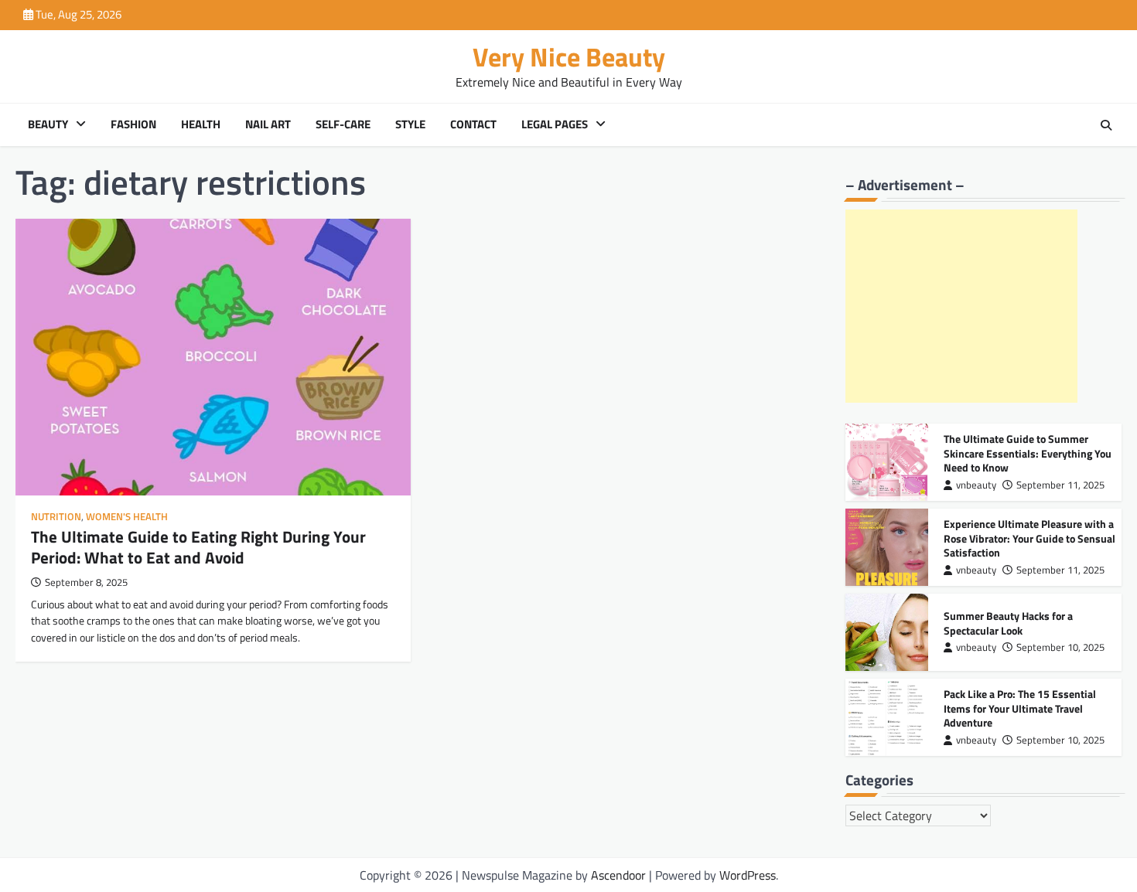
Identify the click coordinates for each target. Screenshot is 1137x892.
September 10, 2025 (1060, 647)
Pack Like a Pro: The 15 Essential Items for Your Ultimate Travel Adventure (1020, 708)
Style (410, 124)
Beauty (48, 124)
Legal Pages (554, 124)
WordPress (747, 875)
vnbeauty (976, 485)
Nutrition (56, 517)
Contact (473, 124)
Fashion (133, 124)
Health (200, 124)
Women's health (127, 517)
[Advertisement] (961, 306)
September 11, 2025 (1060, 485)
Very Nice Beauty (569, 57)
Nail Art (268, 124)
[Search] (1106, 125)
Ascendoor (618, 875)
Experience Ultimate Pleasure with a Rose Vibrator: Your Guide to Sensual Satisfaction (1029, 538)
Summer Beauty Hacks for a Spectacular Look (1008, 623)
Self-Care (343, 124)
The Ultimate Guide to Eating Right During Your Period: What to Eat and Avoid (198, 547)
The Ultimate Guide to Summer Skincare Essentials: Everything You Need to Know (1027, 453)
